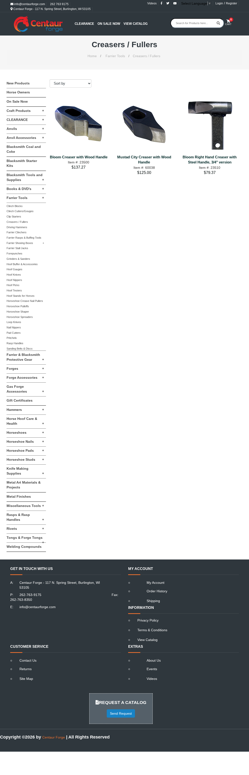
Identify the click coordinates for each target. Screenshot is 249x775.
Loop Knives (14, 322)
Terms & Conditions (152, 630)
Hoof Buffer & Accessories (22, 264)
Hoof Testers (14, 290)
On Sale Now (109, 24)
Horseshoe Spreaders (20, 316)
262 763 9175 (59, 4)
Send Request (121, 713)
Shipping (153, 601)
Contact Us (27, 660)
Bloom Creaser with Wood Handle (78, 157)
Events (152, 669)
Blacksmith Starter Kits (22, 163)
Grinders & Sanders (18, 258)
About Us (154, 660)
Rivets (25, 529)
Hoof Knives (14, 274)
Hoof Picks (13, 285)
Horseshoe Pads (25, 450)
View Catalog (136, 24)
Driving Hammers (17, 227)
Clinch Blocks (15, 206)
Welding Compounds (24, 547)
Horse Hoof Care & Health (25, 421)
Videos (152, 3)
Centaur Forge (53, 737)
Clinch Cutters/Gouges (20, 211)
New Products (18, 83)
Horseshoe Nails (25, 441)
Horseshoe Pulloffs (18, 306)
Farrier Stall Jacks (17, 248)
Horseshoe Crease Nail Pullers (25, 300)
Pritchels (12, 337)
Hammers (25, 410)
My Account (155, 583)
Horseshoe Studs (25, 459)
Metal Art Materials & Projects (24, 484)
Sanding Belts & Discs (20, 348)
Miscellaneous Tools (25, 506)
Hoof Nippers (14, 280)
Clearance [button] (84, 24)
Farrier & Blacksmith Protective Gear (25, 357)
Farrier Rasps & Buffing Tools (24, 237)
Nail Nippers (14, 327)
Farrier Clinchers (17, 232)
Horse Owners (18, 92)
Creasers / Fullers (146, 56)
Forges (25, 368)
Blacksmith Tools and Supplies (25, 177)
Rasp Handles (15, 343)
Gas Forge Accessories (25, 389)
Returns (25, 669)
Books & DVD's (25, 189)
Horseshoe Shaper (18, 311)
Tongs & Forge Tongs (25, 539)
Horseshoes (25, 432)
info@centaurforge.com (29, 4)
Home (92, 56)
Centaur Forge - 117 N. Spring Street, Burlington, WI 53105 (52, 9)
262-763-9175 (30, 595)
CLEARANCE (25, 120)
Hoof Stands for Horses (21, 295)
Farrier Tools (115, 56)
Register (231, 3)
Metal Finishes (19, 496)
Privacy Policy (148, 620)
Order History (157, 591)
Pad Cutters (14, 332)
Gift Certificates (20, 400)
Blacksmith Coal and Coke (24, 149)
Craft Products (25, 111)
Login (219, 3)
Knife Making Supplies (25, 471)
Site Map (26, 679)
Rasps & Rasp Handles (25, 517)
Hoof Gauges (14, 269)
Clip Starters (14, 216)
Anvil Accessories (25, 138)
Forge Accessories (25, 377)
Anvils (25, 129)
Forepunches (14, 253)
